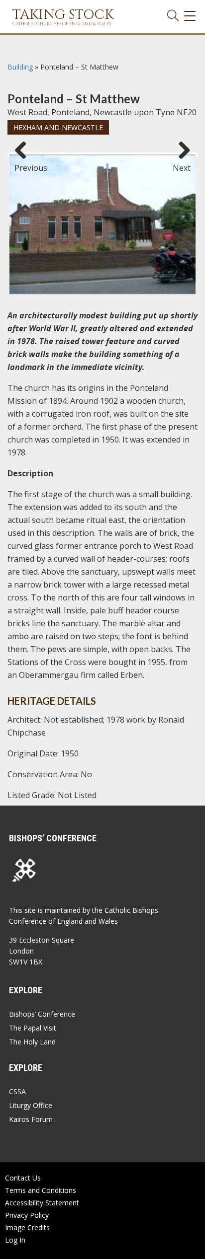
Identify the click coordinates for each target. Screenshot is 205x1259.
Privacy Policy (27, 1215)
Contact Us (23, 1178)
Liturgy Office (30, 1105)
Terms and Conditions (40, 1190)
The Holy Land (32, 1041)
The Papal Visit (32, 1028)
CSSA (17, 1091)
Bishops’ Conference (42, 1014)
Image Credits (27, 1227)
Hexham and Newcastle (58, 127)
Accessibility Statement (42, 1202)
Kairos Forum (31, 1119)
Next (182, 163)
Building (20, 67)
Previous (24, 163)
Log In (15, 1240)
